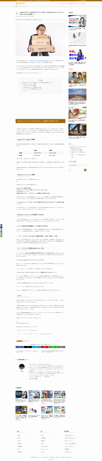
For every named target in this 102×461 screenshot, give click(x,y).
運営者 (63, 457)
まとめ (25, 90)
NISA (19, 440)
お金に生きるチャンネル (70, 438)
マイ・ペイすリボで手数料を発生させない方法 (33, 88)
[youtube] (81, 0)
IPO (19, 449)
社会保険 (43, 438)
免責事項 (67, 449)
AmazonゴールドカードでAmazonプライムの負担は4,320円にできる (36, 82)
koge (22, 371)
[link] (30, 379)
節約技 (43, 440)
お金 (42, 435)
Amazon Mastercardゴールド (23, 323)
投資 (19, 435)
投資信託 (20, 443)
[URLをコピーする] (61, 347)
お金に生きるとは (69, 435)
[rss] (82, 0)
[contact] (84, 0)
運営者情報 (47, 376)
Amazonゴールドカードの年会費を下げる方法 (32, 87)
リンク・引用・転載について (71, 443)
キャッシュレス (19, 341)
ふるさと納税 (44, 446)
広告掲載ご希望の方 (34, 457)
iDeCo (19, 438)
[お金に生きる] (20, 3)
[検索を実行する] (85, 170)
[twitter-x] (79, 0)
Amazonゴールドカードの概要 (30, 85)
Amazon (18, 16)
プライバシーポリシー (70, 446)
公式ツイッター (68, 440)
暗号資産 (20, 452)
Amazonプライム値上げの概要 (30, 84)
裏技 (21, 16)
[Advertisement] (40, 105)
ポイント (43, 452)
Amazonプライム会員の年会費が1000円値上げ (40, 60)
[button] (20, 347)
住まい (43, 443)
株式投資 (20, 446)
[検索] (85, 0)
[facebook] (78, 0)
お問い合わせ (68, 452)
